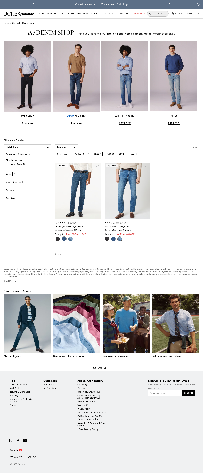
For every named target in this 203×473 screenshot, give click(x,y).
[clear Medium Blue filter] (88, 154)
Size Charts (49, 384)
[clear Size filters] (24, 182)
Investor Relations (86, 401)
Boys (125, 4)
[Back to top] (197, 467)
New (41, 13)
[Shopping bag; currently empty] (197, 13)
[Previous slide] (33, 4)
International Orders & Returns (21, 400)
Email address (153, 389)
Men (112, 4)
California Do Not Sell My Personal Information (89, 418)
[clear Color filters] (25, 174)
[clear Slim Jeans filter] (68, 154)
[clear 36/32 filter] (125, 154)
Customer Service (18, 384)
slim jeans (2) (15, 160)
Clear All (133, 154)
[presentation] (60, 222)
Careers (81, 388)
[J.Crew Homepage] (19, 14)
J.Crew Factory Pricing (87, 429)
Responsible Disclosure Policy (91, 412)
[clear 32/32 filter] (100, 154)
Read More (9, 281)
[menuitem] (42, 13)
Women (105, 4)
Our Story (82, 384)
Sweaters (82, 13)
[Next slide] (169, 4)
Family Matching (119, 13)
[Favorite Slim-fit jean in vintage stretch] (97, 166)
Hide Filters (12, 147)
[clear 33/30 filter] (113, 154)
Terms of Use (83, 405)
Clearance (139, 13)
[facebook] (18, 440)
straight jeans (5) (17, 164)
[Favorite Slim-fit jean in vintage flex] (146, 166)
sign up (189, 393)
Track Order (15, 388)
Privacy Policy (83, 408)
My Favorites (49, 388)
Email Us (102, 367)
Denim (70, 13)
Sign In (189, 13)
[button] (66, 147)
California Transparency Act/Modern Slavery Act (88, 396)
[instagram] (11, 440)
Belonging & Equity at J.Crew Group (91, 424)
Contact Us (15, 405)
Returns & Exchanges (20, 391)
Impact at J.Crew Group (88, 391)
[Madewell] (16, 457)
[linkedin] (25, 440)
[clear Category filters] (29, 154)
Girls (119, 4)
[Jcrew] (31, 457)
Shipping (14, 395)
